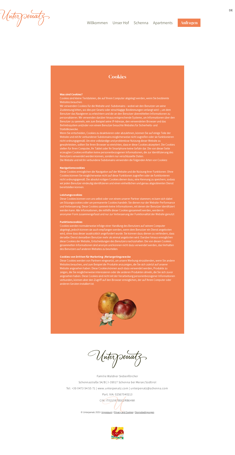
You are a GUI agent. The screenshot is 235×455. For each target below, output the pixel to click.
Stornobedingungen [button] (144, 412)
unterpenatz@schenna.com (149, 388)
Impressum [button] (107, 412)
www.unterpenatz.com (113, 388)
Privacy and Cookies (123, 412)
